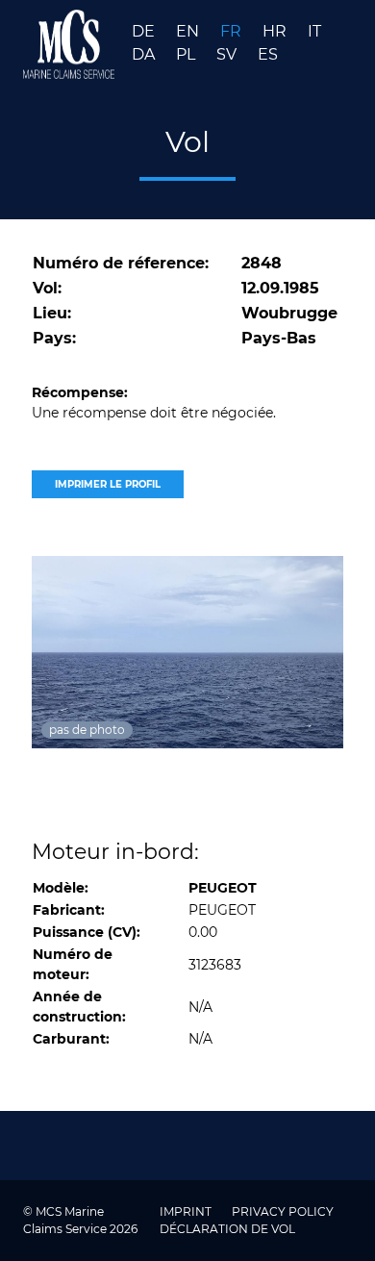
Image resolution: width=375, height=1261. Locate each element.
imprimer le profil (108, 484)
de (145, 31)
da (145, 54)
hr (276, 31)
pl (187, 54)
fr (232, 31)
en (189, 31)
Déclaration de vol (227, 1229)
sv (228, 54)
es (268, 54)
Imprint (187, 1211)
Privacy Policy (283, 1211)
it (314, 31)
